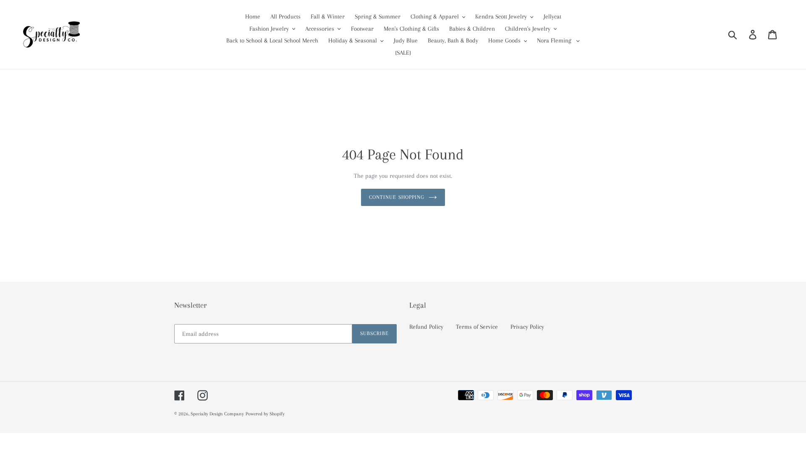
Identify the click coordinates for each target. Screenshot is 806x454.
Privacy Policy (527, 326)
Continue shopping (396, 197)
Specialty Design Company (217, 414)
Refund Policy (426, 326)
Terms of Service (477, 326)
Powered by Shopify (265, 414)
